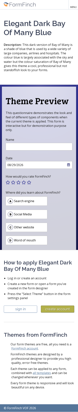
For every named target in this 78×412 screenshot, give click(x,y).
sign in (20, 309)
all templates (42, 373)
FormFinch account (24, 348)
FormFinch (22, 4)
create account (57, 309)
